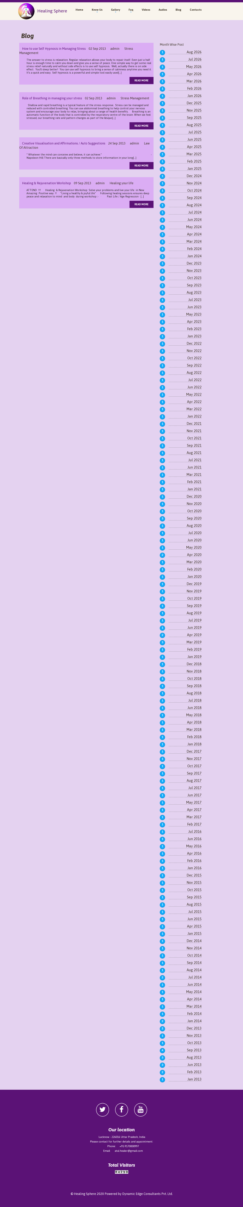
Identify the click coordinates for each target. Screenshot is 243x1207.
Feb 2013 (194, 1072)
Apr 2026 (194, 74)
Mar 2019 (194, 642)
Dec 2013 (194, 1028)
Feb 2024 (194, 249)
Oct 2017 (194, 766)
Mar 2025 (194, 154)
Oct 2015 (194, 890)
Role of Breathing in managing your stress (50, 98)
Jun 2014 (194, 984)
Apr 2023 (194, 321)
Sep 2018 (194, 686)
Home (79, 9)
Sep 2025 (194, 117)
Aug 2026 (194, 52)
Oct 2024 (194, 190)
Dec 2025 (194, 103)
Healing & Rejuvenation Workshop (45, 183)
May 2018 (194, 715)
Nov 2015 (194, 882)
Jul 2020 (195, 533)
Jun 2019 (194, 627)
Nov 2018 (194, 671)
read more (141, 80)
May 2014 (194, 992)
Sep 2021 (194, 445)
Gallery (115, 9)
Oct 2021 (194, 438)
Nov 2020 (194, 504)
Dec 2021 (194, 423)
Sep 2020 (194, 518)
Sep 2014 (194, 963)
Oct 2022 (194, 358)
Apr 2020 (194, 555)
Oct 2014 (194, 955)
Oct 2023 (194, 278)
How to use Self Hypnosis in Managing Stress (52, 48)
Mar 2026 (194, 81)
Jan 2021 (194, 489)
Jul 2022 (195, 380)
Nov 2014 (194, 948)
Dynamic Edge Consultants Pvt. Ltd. (147, 1194)
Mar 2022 (194, 409)
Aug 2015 (194, 904)
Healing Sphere (51, 10)
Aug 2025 (194, 125)
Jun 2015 (194, 919)
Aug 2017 (194, 780)
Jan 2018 (194, 744)
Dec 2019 (194, 584)
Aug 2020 (194, 525)
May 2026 (194, 66)
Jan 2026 (194, 96)
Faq (131, 9)
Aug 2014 (194, 970)
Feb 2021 (194, 482)
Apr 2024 (194, 234)
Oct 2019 (194, 598)
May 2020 (194, 547)
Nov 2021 (194, 431)
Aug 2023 (194, 292)
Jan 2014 (194, 1021)
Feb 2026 (194, 88)
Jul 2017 (195, 788)
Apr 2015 (194, 926)
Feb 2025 (194, 161)
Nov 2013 (194, 1035)
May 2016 (194, 846)
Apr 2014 (194, 999)
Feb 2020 (194, 569)
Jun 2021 (194, 467)
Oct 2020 (194, 511)
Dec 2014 (194, 941)
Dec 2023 (194, 263)
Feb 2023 (194, 329)
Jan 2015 (194, 933)
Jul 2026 (195, 59)
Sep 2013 (194, 1050)
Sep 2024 (194, 198)
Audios (163, 9)
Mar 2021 (194, 474)
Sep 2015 (194, 897)
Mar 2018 (194, 729)
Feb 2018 (194, 737)
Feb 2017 (194, 824)
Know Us (97, 9)
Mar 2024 (194, 241)
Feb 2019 (194, 649)
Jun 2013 (194, 1065)
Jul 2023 (195, 300)
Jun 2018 (194, 708)
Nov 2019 (194, 591)
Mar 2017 (194, 817)
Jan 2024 (194, 256)
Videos (146, 9)
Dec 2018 (194, 664)
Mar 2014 (194, 1006)
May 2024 (194, 227)
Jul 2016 (195, 831)
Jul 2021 (195, 460)
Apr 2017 (194, 810)
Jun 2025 (194, 139)
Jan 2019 (194, 657)
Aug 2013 (194, 1057)
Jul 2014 (195, 977)
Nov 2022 (194, 351)
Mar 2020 (194, 562)
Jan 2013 (194, 1079)
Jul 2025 (195, 132)
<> (121, 1175)
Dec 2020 (194, 496)
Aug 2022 (194, 372)
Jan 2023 (194, 336)
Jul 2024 (195, 212)
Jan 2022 (194, 416)
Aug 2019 (194, 613)
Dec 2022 (194, 343)
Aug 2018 (194, 693)
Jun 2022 (194, 387)
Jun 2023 (194, 307)
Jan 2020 (194, 576)
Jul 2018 (195, 700)
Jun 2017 (194, 795)
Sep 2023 (194, 285)
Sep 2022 (194, 365)
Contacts (196, 9)
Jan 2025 (194, 168)
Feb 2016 (194, 861)
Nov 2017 (194, 759)
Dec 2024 (194, 176)
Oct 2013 (194, 1043)
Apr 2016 (194, 853)
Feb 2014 (194, 1014)
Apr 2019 (194, 635)
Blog (178, 9)
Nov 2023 (194, 270)
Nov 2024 (194, 183)
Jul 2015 (195, 912)
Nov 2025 (194, 110)
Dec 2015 (194, 875)
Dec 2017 (194, 751)
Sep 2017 (194, 773)
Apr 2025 (194, 147)
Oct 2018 (194, 678)
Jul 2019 (195, 620)
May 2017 (194, 802)
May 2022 (194, 394)
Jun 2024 (194, 219)
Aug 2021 (194, 453)
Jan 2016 (194, 868)
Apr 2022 (194, 402)
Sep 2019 (194, 606)
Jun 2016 (194, 839)
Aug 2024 (194, 205)
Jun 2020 (194, 540)
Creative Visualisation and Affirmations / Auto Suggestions (62, 143)
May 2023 (194, 314)
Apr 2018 (194, 722)
